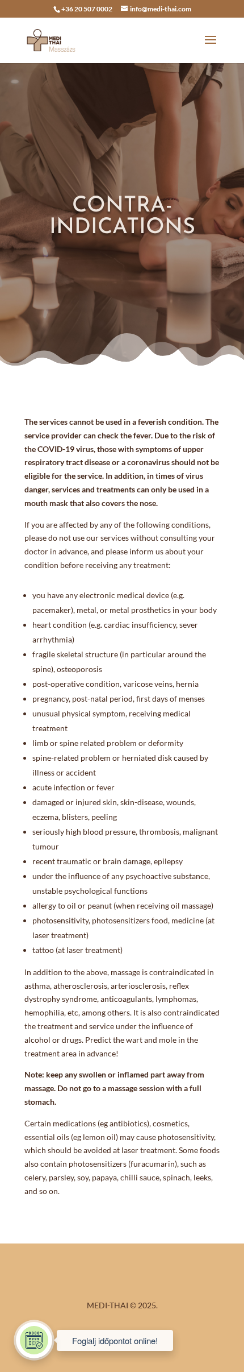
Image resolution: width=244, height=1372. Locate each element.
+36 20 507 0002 (86, 9)
